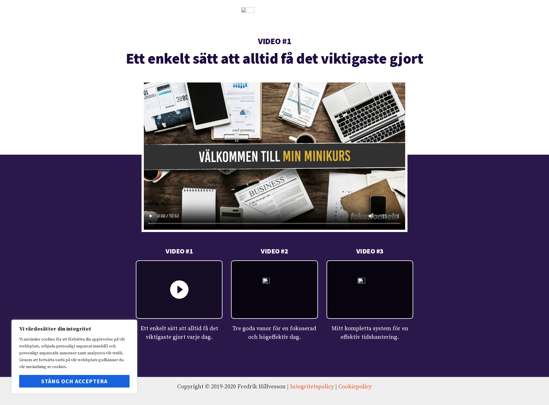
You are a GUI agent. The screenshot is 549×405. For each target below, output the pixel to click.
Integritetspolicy (312, 386)
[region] (74, 357)
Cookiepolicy (355, 386)
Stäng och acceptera (74, 381)
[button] (274, 156)
